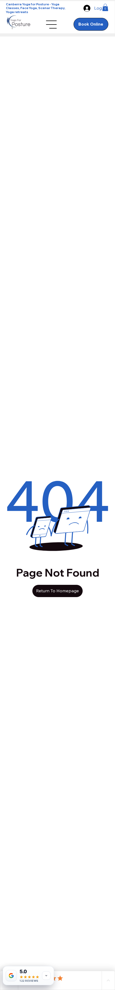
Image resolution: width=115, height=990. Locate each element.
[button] (105, 7)
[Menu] (52, 24)
